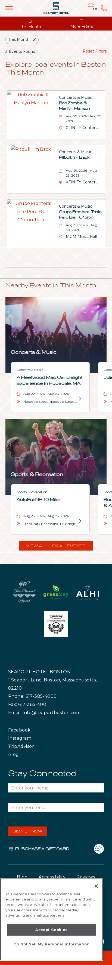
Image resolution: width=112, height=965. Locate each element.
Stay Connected (42, 774)
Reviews (85, 877)
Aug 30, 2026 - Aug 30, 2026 (81, 227)
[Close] (96, 886)
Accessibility (52, 877)
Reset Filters (95, 51)
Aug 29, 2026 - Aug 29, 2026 (81, 172)
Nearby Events (50, 286)
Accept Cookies (51, 929)
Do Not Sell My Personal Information (52, 944)
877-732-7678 (104, 8)
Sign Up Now (27, 831)
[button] (56, 546)
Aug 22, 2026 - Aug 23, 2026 (46, 394)
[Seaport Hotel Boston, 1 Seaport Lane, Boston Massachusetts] (56, 8)
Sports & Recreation (37, 474)
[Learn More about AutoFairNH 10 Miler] (79, 521)
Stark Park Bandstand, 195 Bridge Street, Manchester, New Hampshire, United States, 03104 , (49, 525)
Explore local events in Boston (55, 69)
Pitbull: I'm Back (74, 157)
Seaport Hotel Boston (39, 671)
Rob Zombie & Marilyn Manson (74, 105)
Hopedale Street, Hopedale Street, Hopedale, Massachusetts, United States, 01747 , (49, 402)
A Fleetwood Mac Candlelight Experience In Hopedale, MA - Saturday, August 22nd (50, 380)
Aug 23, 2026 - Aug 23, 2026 (46, 516)
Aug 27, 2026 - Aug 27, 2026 (84, 118)
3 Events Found (20, 51)
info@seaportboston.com (51, 712)
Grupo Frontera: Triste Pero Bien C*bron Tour (80, 215)
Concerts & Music (75, 97)
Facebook (30, 730)
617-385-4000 (41, 696)
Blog (19, 754)
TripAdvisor (34, 746)
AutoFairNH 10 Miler (38, 499)
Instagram (31, 738)
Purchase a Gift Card (41, 849)
